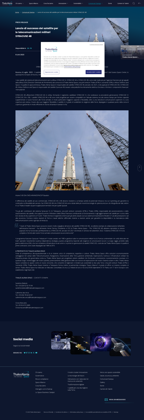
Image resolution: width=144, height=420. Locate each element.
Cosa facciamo (40, 386)
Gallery (102, 382)
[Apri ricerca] (134, 3)
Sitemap (116, 412)
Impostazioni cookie (51, 72)
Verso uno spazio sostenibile (110, 372)
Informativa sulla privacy (76, 412)
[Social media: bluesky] (24, 353)
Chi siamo (38, 372)
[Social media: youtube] (36, 353)
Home (17, 12)
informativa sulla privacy (72, 66)
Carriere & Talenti (106, 389)
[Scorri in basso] (139, 168)
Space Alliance (40, 382)
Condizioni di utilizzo (61, 412)
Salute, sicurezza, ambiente (109, 376)
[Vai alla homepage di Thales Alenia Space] (7, 3)
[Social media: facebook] (26, 353)
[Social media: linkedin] (31, 353)
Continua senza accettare (96, 44)
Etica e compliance (41, 379)
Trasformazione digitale (76, 384)
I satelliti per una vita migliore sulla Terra (78, 389)
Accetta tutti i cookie (94, 72)
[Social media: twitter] (33, 353)
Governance (39, 376)
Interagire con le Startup (43, 389)
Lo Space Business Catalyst (45, 392)
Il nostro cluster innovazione (77, 372)
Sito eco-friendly (48, 412)
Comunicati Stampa (28, 12)
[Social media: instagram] (29, 353)
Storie (102, 386)
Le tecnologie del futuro (76, 376)
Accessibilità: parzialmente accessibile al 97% (98, 412)
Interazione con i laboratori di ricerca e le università (78, 380)
